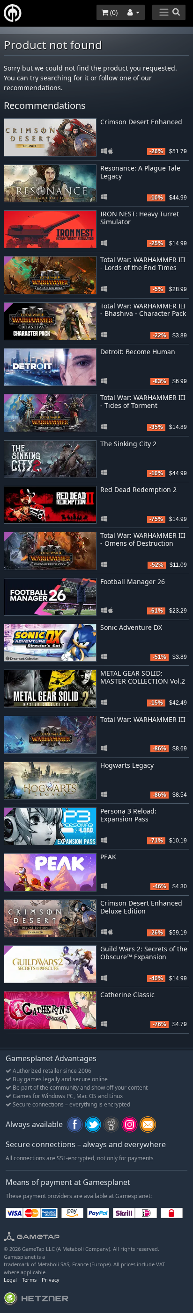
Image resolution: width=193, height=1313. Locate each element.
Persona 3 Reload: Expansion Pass (128, 814)
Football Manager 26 (132, 581)
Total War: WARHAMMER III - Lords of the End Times (143, 263)
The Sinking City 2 (128, 443)
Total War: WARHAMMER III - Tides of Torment (143, 401)
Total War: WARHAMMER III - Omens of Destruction (143, 539)
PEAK (108, 856)
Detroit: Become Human (137, 351)
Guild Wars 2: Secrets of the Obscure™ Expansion (143, 952)
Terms (29, 1279)
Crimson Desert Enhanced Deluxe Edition (141, 907)
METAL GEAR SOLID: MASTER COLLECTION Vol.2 (142, 677)
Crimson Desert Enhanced (141, 121)
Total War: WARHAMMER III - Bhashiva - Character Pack (143, 309)
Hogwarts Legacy (127, 765)
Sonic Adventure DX (131, 627)
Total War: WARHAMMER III (143, 719)
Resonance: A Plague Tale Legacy (140, 172)
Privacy (50, 1279)
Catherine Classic (127, 994)
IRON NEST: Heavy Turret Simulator (139, 217)
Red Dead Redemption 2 (138, 489)
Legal (10, 1279)
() (113, 12)
